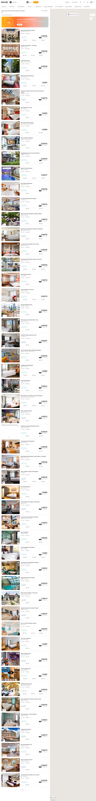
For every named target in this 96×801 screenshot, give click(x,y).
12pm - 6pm (34, 40)
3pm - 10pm (43, 85)
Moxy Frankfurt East (25, 659)
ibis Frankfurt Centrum (25, 113)
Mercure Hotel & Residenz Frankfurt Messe (25, 219)
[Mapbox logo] (52, 800)
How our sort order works (6, 14)
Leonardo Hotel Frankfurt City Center (25, 780)
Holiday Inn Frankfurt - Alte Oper (25, 51)
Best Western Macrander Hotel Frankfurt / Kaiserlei (25, 462)
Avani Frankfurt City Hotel (25, 295)
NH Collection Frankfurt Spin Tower (25, 325)
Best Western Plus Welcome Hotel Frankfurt (25, 401)
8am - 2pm (24, 55)
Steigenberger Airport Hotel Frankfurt (25, 158)
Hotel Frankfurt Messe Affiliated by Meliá (25, 355)
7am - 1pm (25, 405)
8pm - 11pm (43, 678)
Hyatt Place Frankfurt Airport (25, 36)
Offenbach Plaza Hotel (25, 689)
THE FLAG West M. (25, 66)
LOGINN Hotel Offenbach (25, 371)
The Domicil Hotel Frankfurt (25, 446)
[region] (73, 405)
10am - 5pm (27, 70)
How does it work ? (75, 2)
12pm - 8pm (34, 557)
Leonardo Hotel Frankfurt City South (25, 249)
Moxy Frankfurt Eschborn (25, 143)
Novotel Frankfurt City (25, 750)
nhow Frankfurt (25, 537)
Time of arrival (11, 6)
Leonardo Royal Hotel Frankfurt (25, 204)
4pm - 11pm (43, 481)
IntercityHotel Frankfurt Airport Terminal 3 (25, 264)
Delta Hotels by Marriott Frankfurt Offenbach (25, 234)
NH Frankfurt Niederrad (25, 189)
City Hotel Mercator (25, 674)
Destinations (67, 2)
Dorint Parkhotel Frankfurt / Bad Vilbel (25, 507)
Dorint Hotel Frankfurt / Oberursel (25, 598)
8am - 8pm (27, 284)
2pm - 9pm (43, 40)
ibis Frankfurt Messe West (25, 128)
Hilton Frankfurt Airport (25, 765)
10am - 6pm (27, 132)
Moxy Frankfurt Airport (25, 416)
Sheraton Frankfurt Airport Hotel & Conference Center (25, 97)
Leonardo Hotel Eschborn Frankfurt (25, 522)
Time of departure (21, 6)
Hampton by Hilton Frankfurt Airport (25, 613)
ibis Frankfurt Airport (25, 280)
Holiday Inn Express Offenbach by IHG (25, 431)
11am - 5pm (27, 496)
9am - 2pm (27, 617)
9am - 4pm (27, 587)
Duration (29, 6)
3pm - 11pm (41, 360)
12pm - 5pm (41, 55)
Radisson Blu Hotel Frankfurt (25, 583)
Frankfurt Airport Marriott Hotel (25, 340)
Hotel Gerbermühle (25, 386)
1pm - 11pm (40, 451)
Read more (19, 24)
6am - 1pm (27, 223)
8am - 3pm (27, 238)
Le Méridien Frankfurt (25, 735)
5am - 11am (25, 299)
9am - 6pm (25, 40)
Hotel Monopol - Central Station (25, 719)
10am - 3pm (27, 526)
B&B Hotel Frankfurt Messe (25, 81)
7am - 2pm (25, 375)
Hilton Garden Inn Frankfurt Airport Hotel (25, 704)
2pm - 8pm (41, 633)
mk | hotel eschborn (25, 644)
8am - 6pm (27, 102)
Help (80, 2)
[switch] (39, 6)
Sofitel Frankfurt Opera (25, 310)
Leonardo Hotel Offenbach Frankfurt (25, 568)
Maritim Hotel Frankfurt (25, 173)
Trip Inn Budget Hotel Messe (25, 553)
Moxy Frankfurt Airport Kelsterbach (25, 477)
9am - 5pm (27, 117)
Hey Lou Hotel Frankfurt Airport (25, 628)
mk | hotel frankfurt (25, 492)
